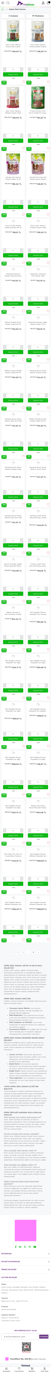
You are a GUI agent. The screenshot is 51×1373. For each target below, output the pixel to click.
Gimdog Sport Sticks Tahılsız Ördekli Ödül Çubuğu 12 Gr (13, 468)
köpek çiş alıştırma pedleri (36, 1098)
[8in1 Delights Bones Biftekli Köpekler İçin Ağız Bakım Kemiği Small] (13, 898)
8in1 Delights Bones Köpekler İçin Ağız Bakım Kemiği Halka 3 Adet (13, 758)
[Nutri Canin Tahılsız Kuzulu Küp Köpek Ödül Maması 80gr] (13, 31)
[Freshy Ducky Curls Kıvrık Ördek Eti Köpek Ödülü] (38, 97)
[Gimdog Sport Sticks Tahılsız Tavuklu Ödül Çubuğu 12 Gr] (38, 366)
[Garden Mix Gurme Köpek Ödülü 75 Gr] (13, 164)
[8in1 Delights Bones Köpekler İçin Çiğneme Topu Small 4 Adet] (38, 704)
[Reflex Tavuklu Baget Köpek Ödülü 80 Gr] (13, 366)
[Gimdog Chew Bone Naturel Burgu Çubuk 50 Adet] (38, 511)
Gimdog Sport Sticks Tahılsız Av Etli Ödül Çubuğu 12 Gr (38, 468)
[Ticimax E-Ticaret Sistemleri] (25, 1366)
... (28, 952)
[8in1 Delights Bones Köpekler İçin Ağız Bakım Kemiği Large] (38, 656)
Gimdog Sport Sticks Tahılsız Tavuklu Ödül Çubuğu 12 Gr (38, 371)
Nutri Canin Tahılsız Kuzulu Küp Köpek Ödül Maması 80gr (13, 46)
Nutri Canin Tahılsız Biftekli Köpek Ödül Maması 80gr (13, 112)
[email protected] (8, 1309)
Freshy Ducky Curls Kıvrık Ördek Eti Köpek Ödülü (38, 112)
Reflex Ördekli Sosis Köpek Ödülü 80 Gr (13, 323)
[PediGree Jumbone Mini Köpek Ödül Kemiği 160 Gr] (38, 269)
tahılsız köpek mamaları (18, 1073)
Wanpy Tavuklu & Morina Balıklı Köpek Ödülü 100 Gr (13, 613)
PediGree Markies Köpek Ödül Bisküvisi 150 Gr (13, 275)
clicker (26, 1193)
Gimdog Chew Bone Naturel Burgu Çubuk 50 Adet (38, 517)
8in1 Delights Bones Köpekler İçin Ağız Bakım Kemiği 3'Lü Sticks (13, 710)
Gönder (44, 1336)
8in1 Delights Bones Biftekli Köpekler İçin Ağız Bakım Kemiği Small (13, 903)
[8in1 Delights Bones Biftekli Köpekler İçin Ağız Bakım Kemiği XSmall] (38, 898)
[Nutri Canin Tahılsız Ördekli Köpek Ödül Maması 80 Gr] (38, 221)
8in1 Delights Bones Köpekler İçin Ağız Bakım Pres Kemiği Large (13, 807)
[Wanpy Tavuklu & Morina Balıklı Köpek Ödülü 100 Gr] (13, 608)
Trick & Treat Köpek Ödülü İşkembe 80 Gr (13, 226)
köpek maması (21, 991)
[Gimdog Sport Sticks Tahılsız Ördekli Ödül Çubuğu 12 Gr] (13, 463)
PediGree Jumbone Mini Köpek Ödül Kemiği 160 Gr (38, 275)
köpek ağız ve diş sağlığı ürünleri (20, 1174)
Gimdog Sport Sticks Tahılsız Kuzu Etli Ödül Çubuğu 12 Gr (13, 517)
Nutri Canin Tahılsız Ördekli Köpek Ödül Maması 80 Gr (38, 226)
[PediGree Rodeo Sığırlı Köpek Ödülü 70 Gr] (38, 318)
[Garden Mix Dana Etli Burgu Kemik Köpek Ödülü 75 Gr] (38, 164)
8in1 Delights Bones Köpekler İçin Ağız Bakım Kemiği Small (13, 662)
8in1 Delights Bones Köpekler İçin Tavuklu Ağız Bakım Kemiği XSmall (38, 613)
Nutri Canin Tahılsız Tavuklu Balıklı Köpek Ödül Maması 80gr (38, 46)
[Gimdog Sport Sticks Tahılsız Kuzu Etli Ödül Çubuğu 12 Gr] (13, 511)
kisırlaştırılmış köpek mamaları (34, 1066)
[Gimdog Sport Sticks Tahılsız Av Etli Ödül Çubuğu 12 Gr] (38, 463)
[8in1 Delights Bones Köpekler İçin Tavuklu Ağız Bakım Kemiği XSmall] (38, 608)
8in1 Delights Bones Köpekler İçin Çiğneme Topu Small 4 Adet (38, 710)
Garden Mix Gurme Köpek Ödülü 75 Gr (13, 178)
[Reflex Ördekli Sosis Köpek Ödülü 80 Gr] (13, 318)
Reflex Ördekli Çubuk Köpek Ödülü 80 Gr (37, 420)
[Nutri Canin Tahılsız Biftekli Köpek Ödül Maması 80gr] (13, 97)
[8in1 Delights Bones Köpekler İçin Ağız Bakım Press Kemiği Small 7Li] (38, 753)
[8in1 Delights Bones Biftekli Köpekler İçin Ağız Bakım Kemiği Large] (38, 849)
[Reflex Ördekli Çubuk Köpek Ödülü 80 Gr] (38, 414)
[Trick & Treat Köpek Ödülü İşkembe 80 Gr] (13, 221)
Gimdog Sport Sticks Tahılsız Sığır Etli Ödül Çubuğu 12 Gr (13, 420)
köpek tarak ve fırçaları (13, 1203)
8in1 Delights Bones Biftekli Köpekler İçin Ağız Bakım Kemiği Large (38, 855)
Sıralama (14, 16)
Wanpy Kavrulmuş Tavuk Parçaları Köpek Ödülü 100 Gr (38, 807)
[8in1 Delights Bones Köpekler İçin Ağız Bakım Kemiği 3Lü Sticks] (13, 704)
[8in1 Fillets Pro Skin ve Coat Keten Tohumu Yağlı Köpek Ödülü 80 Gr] (13, 849)
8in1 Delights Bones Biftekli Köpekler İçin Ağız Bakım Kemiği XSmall (38, 903)
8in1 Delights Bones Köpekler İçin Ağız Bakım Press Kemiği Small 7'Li (38, 758)
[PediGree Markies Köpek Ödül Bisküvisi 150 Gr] (13, 269)
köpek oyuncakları (37, 1103)
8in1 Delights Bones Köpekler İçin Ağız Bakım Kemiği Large (38, 662)
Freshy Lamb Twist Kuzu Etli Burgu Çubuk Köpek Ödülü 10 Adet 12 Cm (38, 565)
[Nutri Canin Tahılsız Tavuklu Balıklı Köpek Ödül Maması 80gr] (38, 31)
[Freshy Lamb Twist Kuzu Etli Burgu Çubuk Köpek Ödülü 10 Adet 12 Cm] (38, 559)
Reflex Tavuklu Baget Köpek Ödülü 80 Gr (13, 371)
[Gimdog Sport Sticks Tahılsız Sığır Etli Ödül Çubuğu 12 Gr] (13, 414)
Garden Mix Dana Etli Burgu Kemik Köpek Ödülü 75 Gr (38, 178)
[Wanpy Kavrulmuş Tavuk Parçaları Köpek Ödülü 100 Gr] (38, 801)
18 (33, 952)
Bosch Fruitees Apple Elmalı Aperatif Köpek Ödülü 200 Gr (13, 565)
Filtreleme (39, 16)
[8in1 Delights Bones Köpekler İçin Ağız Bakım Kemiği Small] (13, 656)
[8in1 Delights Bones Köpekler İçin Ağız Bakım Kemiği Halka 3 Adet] (13, 753)
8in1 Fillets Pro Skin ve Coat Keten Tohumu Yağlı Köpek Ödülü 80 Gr (13, 855)
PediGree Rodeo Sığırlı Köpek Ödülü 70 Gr (38, 323)
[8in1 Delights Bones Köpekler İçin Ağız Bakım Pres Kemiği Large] (13, 801)
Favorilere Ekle (23, 82)
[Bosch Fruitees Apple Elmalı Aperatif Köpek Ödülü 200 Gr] (13, 559)
